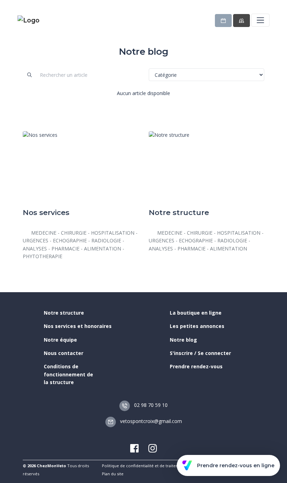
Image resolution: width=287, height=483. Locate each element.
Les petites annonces (197, 326)
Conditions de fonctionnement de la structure (68, 374)
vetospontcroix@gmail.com (150, 421)
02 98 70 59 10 (150, 405)
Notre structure (64, 312)
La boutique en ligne (196, 312)
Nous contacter (63, 353)
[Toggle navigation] (260, 20)
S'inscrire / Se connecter (200, 353)
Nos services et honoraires (78, 326)
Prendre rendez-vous (196, 366)
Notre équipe (60, 339)
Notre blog (183, 339)
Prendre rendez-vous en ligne (235, 465)
